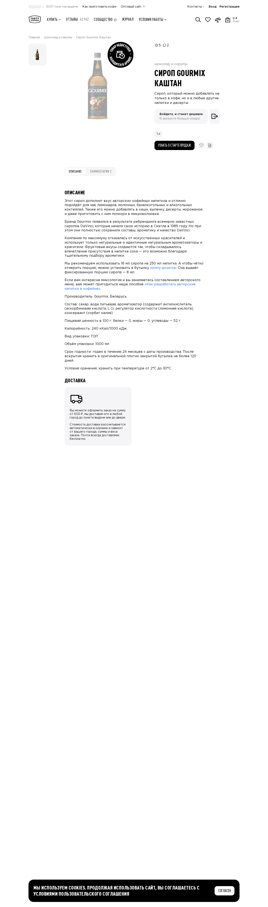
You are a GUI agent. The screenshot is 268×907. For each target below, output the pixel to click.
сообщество (103, 19)
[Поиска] (198, 19)
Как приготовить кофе (99, 6)
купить (52, 19)
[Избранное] (207, 19)
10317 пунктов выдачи (62, 6)
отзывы (77, 19)
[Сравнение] (217, 19)
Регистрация (229, 6)
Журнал (128, 19)
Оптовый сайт (131, 6)
